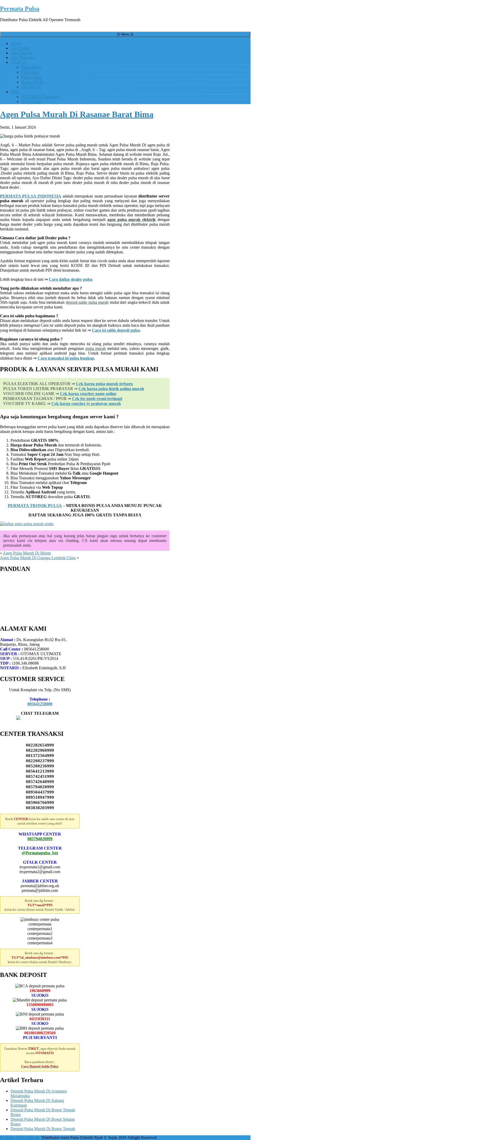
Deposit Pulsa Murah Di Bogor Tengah (42, 1128)
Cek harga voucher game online (88, 393)
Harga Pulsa (31, 67)
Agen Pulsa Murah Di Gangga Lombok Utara (38, 558)
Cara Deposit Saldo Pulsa (31, 584)
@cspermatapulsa (40, 722)
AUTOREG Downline (40, 96)
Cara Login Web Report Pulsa (35, 594)
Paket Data (30, 72)
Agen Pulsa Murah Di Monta (27, 553)
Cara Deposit (21, 53)
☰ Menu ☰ (125, 34)
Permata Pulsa (19, 8)
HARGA (18, 62)
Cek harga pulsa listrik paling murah (111, 388)
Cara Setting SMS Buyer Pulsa (35, 598)
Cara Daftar (20, 48)
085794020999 (39, 839)
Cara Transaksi (23, 57)
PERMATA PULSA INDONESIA (30, 196)
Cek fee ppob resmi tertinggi (97, 398)
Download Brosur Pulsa (30, 613)
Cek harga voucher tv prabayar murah (86, 403)
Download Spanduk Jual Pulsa (35, 617)
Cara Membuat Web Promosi (34, 603)
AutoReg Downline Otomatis (34, 589)
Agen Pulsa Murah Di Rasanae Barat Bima (76, 114)
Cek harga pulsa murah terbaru (104, 383)
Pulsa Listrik (31, 77)
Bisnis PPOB (32, 82)
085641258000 (39, 704)
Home (16, 43)
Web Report (31, 101)
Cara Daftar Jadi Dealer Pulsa (34, 580)
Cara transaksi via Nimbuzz (33, 608)
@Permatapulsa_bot (40, 853)
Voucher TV (31, 87)
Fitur (15, 91)
